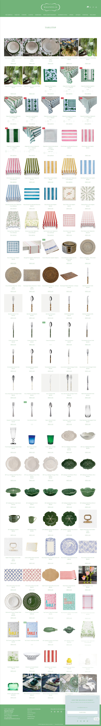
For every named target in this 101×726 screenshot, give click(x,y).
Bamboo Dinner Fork (13, 314)
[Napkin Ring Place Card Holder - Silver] (13, 547)
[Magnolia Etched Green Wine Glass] (13, 75)
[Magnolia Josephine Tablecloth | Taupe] (92, 121)
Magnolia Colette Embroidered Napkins (50, 147)
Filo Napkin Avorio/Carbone (87, 693)
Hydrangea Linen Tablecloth (87, 640)
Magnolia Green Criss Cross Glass (32, 86)
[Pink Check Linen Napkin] (69, 220)
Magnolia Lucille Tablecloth (50, 116)
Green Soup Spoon (50, 340)
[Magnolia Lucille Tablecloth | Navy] (48, 121)
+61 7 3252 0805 (8, 717)
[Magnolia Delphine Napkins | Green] (83, 91)
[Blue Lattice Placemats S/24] (13, 575)
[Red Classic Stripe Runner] (69, 575)
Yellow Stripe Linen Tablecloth (69, 178)
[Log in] (93, 7)
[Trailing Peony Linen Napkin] (88, 194)
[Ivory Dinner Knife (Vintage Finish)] (69, 356)
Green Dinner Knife (13, 340)
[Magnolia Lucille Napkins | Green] (27, 121)
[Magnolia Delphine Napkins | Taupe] (92, 91)
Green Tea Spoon (69, 340)
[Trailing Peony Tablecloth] (13, 220)
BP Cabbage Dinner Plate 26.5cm (50, 529)
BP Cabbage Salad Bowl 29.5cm (87, 503)
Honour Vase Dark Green (13, 693)
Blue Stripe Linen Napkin (50, 204)
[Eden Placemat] (69, 683)
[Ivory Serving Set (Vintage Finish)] (69, 383)
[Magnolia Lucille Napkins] (32, 105)
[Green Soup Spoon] (50, 330)
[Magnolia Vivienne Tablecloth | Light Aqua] (31, 151)
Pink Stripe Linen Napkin (88, 146)
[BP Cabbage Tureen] (69, 630)
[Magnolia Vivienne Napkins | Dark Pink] (18, 151)
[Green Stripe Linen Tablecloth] (32, 167)
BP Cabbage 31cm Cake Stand (13, 503)
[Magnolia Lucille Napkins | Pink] (34, 121)
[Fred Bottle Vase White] (88, 656)
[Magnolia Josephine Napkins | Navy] (66, 121)
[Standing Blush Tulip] (88, 575)
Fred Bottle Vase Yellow (69, 667)
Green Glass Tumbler (50, 446)
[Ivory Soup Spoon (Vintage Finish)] (13, 383)
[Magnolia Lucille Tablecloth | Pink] (52, 121)
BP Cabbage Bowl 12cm (32, 503)
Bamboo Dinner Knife (88, 285)
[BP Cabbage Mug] (32, 519)
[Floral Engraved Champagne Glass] (13, 436)
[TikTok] (61, 711)
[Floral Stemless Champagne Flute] (88, 409)
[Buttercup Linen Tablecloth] (32, 220)
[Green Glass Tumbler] (50, 436)
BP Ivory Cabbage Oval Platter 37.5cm (69, 447)
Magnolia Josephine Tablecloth (87, 116)
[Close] (97, 697)
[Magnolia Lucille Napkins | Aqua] (31, 121)
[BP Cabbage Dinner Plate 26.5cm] (50, 519)
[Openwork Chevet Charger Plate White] (13, 601)
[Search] (90, 7)
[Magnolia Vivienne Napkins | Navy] (8, 151)
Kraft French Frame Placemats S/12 (50, 585)
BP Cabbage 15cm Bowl (50, 503)
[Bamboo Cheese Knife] (88, 303)
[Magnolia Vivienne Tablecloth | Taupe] (39, 151)
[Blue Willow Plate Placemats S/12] (69, 547)
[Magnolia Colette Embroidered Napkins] (50, 135)
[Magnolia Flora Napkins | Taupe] (55, 91)
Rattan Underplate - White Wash (88, 257)
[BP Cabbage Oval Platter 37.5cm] (69, 464)
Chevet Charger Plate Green (32, 612)
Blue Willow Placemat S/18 (87, 557)
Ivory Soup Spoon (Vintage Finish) (13, 393)
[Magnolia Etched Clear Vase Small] (69, 47)
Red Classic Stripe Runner (69, 585)
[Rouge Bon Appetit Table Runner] (32, 247)
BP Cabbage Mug (32, 529)
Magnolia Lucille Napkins (32, 116)
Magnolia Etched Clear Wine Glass (87, 58)
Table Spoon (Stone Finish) (69, 420)
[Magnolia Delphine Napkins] (88, 75)
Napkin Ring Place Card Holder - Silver (13, 558)
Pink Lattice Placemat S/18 (31, 585)
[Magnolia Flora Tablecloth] (69, 75)
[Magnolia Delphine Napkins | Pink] (90, 91)
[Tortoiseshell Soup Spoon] (32, 356)
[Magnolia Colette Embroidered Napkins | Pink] (51, 153)
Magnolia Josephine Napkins (69, 116)
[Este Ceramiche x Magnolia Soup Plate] (32, 47)
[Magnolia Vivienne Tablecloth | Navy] (24, 151)
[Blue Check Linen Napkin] (13, 247)
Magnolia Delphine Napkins (87, 86)
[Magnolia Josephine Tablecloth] (88, 105)
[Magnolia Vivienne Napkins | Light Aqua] (10, 151)
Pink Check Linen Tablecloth (88, 231)
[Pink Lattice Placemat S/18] (32, 575)
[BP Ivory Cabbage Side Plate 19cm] (13, 464)
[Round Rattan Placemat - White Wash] (13, 275)
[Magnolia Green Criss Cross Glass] (32, 75)
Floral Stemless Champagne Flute (88, 420)
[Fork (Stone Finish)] (32, 409)
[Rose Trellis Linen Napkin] (69, 194)
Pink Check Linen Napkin (69, 231)
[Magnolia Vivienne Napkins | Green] (6, 151)
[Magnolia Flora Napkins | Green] (45, 91)
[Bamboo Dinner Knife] (88, 275)
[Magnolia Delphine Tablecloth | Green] (8, 121)
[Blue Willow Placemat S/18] (88, 547)
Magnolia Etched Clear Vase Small (69, 58)
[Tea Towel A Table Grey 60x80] (13, 630)
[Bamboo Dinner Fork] (13, 303)
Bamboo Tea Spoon (50, 314)
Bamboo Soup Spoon (32, 314)
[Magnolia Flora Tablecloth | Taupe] (73, 91)
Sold (50, 263)
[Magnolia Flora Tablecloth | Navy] (64, 91)
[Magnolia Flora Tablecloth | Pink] (71, 91)
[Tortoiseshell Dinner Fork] (13, 356)
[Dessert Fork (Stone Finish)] (13, 409)
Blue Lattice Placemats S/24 (13, 585)
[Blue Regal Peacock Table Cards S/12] (50, 547)
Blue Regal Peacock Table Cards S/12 (50, 557)
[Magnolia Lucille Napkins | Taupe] (36, 121)
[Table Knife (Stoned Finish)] (88, 383)
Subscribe (82, 712)
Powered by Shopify (59, 724)
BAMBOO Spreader (69, 314)
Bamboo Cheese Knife (87, 314)
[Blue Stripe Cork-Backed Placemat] (32, 194)
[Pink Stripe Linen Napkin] (88, 135)
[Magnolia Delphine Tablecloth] (13, 105)
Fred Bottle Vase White (87, 667)
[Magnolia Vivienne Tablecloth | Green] (27, 151)
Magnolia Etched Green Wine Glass (13, 86)
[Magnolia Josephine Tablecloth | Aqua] (87, 121)
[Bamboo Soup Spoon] (32, 303)
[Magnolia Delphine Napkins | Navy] (85, 91)
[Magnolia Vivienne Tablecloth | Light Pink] (36, 151)
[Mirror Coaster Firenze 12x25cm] (50, 683)
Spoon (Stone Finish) (50, 420)
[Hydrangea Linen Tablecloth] (88, 630)
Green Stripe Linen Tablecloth (32, 178)
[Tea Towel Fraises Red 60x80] (88, 601)
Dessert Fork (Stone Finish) (13, 420)
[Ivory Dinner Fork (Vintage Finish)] (88, 356)
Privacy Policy (92, 716)
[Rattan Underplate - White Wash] (88, 247)
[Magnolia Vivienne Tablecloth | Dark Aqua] (29, 151)
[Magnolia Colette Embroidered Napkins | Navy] (56, 153)
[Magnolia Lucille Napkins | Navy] (29, 121)
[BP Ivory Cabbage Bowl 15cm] (88, 436)
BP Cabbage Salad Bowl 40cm (69, 503)
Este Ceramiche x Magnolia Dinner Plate (13, 58)
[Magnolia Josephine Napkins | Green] (64, 121)
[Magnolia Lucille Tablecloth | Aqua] (50, 121)
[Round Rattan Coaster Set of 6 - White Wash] (69, 247)
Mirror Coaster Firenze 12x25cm (50, 693)
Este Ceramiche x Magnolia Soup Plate (32, 58)
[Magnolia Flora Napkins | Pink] (52, 91)
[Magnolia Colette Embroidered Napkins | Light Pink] (49, 153)
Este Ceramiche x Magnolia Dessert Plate (50, 58)
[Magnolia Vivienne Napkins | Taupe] (20, 151)
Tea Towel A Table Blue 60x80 (32, 640)
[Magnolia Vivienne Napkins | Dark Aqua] (13, 151)
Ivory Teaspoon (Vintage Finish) (31, 393)
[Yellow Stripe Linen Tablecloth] (69, 167)
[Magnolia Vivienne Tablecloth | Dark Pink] (34, 151)
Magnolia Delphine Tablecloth (13, 116)
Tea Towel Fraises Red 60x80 (88, 612)
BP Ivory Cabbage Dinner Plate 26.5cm (31, 475)
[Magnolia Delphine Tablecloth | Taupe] (18, 121)
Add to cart (13, 63)
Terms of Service (81, 717)
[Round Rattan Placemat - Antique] (50, 275)
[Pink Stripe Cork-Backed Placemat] (69, 135)
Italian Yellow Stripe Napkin (50, 178)
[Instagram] (54, 711)
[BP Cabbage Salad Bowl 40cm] (69, 492)
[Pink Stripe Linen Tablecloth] (13, 167)
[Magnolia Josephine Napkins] (69, 105)
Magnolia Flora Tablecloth (69, 86)
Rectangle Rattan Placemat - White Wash (31, 286)
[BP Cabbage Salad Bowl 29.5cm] (88, 492)
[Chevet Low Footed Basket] (32, 656)
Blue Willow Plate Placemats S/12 (69, 557)
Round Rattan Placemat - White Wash (13, 286)
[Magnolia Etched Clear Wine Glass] (88, 47)
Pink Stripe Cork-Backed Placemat (69, 146)
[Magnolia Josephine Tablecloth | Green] (83, 121)
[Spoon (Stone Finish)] (50, 409)
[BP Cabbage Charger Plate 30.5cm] (69, 519)
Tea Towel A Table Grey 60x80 (13, 640)
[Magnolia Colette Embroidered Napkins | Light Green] (44, 153)
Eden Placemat (69, 693)
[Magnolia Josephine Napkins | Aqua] (69, 121)
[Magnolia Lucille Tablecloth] (50, 105)
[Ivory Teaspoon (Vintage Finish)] (32, 383)
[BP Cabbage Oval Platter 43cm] (88, 464)
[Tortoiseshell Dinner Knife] (88, 330)
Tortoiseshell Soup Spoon (32, 367)
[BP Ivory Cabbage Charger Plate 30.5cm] (50, 464)
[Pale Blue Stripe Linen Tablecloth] (13, 194)
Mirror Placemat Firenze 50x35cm (32, 693)
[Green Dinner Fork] (32, 330)
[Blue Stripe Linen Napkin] (50, 194)
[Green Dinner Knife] (13, 330)
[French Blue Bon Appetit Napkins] (50, 247)
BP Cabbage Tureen (69, 640)
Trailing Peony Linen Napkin (87, 204)
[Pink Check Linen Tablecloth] (88, 220)
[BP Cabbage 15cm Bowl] (50, 492)
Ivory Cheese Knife (50, 393)
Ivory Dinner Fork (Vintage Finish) (88, 367)
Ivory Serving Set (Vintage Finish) (69, 393)
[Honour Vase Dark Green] (13, 683)
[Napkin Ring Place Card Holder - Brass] (88, 519)
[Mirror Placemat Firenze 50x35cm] (32, 683)
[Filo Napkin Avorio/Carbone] (88, 683)
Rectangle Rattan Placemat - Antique (69, 285)
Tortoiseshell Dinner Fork (13, 367)
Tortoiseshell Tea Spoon (50, 367)
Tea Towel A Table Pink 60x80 (50, 612)
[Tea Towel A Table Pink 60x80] (50, 601)
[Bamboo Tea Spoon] (50, 303)
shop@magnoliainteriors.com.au (12, 718)
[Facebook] (51, 711)
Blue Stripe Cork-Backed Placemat (32, 204)
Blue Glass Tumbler (32, 446)
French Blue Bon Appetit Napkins (50, 257)
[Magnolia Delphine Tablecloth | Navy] (10, 121)
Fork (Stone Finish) (31, 420)
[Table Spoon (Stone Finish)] (69, 409)
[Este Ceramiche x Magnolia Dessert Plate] (50, 47)
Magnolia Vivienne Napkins (13, 146)
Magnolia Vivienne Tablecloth (32, 146)
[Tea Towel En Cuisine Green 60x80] (69, 601)
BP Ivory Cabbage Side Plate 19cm (13, 474)
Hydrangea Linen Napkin (13, 667)
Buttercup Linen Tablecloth (31, 231)
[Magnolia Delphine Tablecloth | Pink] (15, 121)
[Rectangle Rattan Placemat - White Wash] (32, 275)
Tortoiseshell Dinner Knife (88, 340)
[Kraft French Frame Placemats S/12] (50, 575)
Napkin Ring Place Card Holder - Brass (88, 530)
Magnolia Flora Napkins (50, 86)
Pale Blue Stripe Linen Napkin (88, 178)
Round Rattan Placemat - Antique (50, 285)
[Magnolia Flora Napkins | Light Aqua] (50, 91)
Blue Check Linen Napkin (13, 257)
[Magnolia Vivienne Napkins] (13, 135)
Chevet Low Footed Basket (31, 667)
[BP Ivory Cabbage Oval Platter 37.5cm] (69, 436)
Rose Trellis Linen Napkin (69, 204)
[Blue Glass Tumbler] (32, 436)
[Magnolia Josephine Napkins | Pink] (71, 121)
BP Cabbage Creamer (13, 529)
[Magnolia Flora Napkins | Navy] (48, 91)
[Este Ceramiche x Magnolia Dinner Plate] (13, 47)
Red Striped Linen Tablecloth (50, 231)
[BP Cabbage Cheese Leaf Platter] (50, 630)
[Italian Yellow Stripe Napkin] (50, 167)
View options (50, 93)
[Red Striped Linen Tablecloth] (50, 220)
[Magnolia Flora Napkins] (50, 75)
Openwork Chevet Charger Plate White (13, 613)
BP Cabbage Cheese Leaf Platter (50, 640)
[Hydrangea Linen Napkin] (13, 656)
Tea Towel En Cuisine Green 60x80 (69, 612)
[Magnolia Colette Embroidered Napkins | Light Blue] (54, 153)
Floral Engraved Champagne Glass (13, 446)
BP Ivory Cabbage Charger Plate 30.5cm (50, 475)
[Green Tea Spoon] (69, 330)
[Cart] (96, 7)
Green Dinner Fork (31, 340)
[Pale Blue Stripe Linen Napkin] (88, 167)
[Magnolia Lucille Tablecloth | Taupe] (55, 121)
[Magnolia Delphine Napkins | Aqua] (87, 91)
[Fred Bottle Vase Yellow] (69, 656)
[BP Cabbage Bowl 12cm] (32, 492)
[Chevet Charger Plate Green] (32, 601)
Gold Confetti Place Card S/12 (32, 557)
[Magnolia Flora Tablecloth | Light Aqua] (69, 91)
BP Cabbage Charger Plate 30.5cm (69, 529)
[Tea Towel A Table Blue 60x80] (32, 630)
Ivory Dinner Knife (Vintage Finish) (69, 367)
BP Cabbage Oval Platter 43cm (87, 474)
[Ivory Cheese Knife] (50, 383)
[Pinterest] (58, 711)
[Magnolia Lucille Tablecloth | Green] (45, 121)
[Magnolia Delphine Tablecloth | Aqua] (13, 121)
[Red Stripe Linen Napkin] (50, 656)
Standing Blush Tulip (88, 585)
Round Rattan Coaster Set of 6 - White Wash (69, 258)
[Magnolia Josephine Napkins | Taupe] (73, 121)
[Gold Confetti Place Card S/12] (32, 547)
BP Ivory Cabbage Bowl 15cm (88, 446)
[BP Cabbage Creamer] (13, 519)
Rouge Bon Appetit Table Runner (32, 257)
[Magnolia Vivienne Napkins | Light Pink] (15, 151)
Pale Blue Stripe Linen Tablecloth (13, 204)
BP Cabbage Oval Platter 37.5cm (69, 474)
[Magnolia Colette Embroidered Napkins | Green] (46, 153)
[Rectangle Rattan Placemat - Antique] (69, 275)
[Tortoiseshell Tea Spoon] (50, 356)
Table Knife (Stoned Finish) (87, 393)
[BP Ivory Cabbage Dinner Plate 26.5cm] (32, 464)
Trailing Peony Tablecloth (13, 231)
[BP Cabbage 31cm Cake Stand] (13, 492)
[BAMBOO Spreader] (69, 303)
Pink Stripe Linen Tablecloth (13, 178)
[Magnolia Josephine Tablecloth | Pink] (90, 121)
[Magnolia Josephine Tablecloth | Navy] (85, 121)
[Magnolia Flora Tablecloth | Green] (66, 91)
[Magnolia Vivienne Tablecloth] (32, 135)
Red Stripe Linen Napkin (50, 667)
